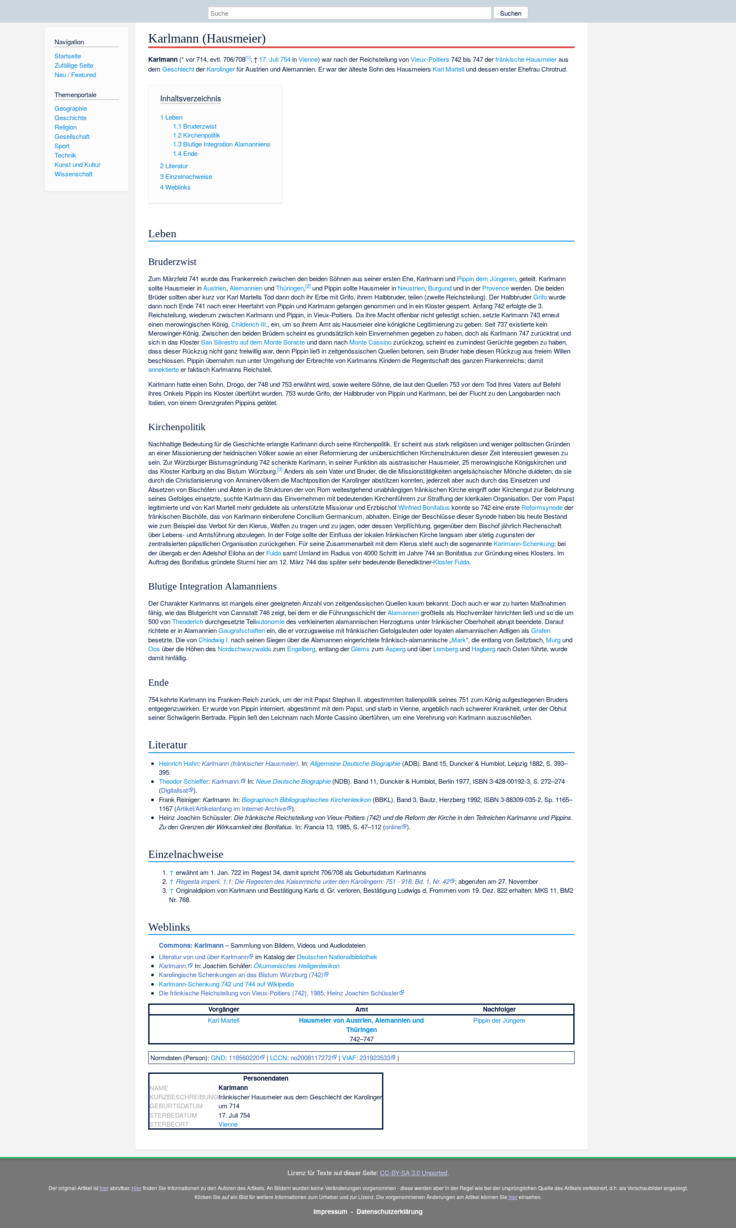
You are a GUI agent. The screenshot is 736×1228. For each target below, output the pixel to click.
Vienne (308, 59)
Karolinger (221, 68)
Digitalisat (174, 789)
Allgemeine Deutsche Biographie (355, 763)
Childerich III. (249, 323)
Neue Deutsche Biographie (293, 780)
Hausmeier (541, 59)
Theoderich (187, 621)
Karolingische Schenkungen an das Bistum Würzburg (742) (241, 974)
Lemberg (445, 648)
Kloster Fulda (451, 561)
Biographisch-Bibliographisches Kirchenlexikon (306, 799)
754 (285, 59)
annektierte (163, 369)
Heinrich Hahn (178, 763)
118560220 (244, 1057)
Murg (553, 639)
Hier (136, 1187)
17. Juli (269, 59)
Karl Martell (448, 68)
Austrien (214, 287)
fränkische (509, 59)
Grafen (540, 630)
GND (218, 1057)
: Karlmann (191, 945)
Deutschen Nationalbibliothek (337, 956)
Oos (154, 648)
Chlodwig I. (213, 639)
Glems (360, 648)
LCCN (278, 1057)
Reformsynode (542, 507)
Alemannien (246, 287)
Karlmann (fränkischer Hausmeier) (250, 763)
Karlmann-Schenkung (524, 543)
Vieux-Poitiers (430, 59)
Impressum (330, 1211)
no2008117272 (310, 1057)
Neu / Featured (75, 74)
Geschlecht (178, 68)
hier (104, 1187)
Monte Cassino (370, 341)
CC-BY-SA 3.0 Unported (413, 1172)
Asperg (395, 648)
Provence (495, 287)
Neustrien (411, 287)
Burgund (439, 287)
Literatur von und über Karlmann (203, 956)
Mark (458, 639)
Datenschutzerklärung (389, 1211)
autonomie (270, 621)
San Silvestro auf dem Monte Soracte (253, 341)
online (393, 826)
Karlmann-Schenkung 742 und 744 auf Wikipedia (226, 983)
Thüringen (290, 287)
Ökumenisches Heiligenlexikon (296, 965)
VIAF (349, 1057)
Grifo (540, 296)
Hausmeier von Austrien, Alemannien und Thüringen (361, 1024)
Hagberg (483, 648)
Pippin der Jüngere (499, 1019)
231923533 (374, 1057)
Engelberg (301, 648)
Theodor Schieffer (183, 780)
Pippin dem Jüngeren (486, 278)
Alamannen (403, 612)
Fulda (273, 552)
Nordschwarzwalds (244, 648)
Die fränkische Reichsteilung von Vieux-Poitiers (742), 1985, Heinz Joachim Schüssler (279, 992)
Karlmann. (226, 780)
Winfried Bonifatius (424, 507)
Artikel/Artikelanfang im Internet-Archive (231, 808)
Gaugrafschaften (241, 630)
